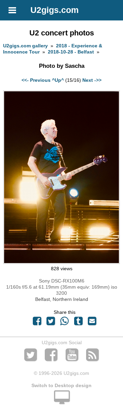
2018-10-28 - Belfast (71, 52)
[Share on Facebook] (37, 322)
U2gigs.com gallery (25, 45)
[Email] (92, 322)
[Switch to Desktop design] (61, 401)
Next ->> (91, 80)
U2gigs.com (54, 10)
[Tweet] (51, 322)
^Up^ (58, 80)
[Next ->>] (61, 262)
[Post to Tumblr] (78, 322)
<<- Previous (36, 80)
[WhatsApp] (64, 322)
